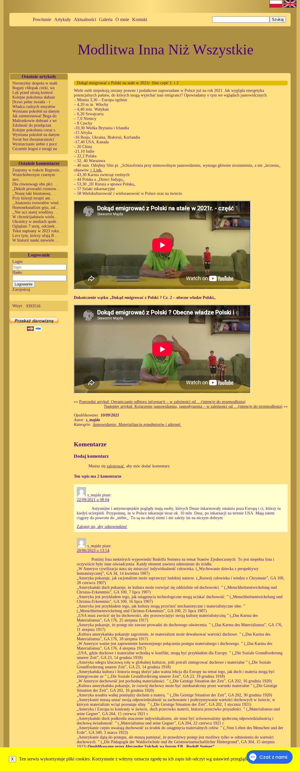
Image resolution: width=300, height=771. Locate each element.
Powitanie (42, 19)
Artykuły (62, 19)
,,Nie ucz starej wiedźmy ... (35, 212)
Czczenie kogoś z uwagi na (34, 149)
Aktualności (85, 19)
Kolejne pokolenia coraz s (33, 130)
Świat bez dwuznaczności (33, 139)
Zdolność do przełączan (31, 125)
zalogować (115, 466)
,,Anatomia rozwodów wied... (37, 203)
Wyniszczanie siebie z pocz (34, 144)
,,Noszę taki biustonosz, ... (34, 193)
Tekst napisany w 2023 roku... (37, 231)
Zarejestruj (21, 289)
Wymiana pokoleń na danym (35, 111)
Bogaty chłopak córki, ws (33, 88)
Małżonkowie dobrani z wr (34, 120)
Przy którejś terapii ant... (33, 198)
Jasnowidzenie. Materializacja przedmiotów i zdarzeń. (137, 424)
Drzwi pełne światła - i (31, 102)
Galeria (105, 19)
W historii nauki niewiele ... (35, 240)
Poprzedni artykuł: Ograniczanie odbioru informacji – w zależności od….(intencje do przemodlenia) (162, 402)
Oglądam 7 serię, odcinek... (35, 226)
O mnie (122, 19)
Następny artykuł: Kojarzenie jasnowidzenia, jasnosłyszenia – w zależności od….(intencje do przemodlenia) (193, 406)
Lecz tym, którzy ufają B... (34, 235)
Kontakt (139, 19)
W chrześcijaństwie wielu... (35, 217)
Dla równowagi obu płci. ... (35, 184)
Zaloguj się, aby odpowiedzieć (102, 526)
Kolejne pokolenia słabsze (33, 97)
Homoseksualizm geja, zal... (35, 207)
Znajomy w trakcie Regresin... (37, 170)
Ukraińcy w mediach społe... (36, 221)
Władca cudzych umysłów (33, 106)
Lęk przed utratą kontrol (32, 92)
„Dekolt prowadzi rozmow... (35, 189)
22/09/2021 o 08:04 (93, 500)
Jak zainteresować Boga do (34, 116)
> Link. (96, 170)
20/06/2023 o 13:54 (93, 550)
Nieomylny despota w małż (34, 83)
